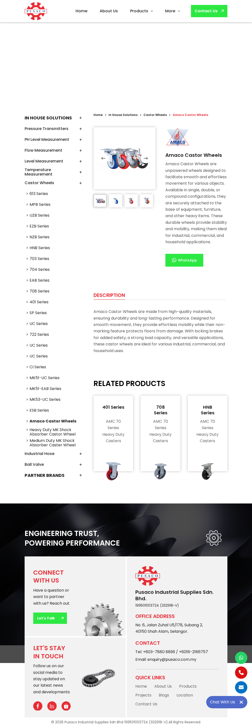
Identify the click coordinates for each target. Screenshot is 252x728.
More (170, 11)
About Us (109, 11)
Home (81, 11)
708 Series (160, 410)
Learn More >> (113, 438)
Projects (143, 695)
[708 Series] (160, 471)
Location (184, 695)
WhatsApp (187, 260)
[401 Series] (113, 471)
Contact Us (206, 11)
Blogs (164, 695)
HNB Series (207, 410)
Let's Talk (46, 618)
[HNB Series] (207, 471)
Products (139, 11)
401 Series (113, 407)
